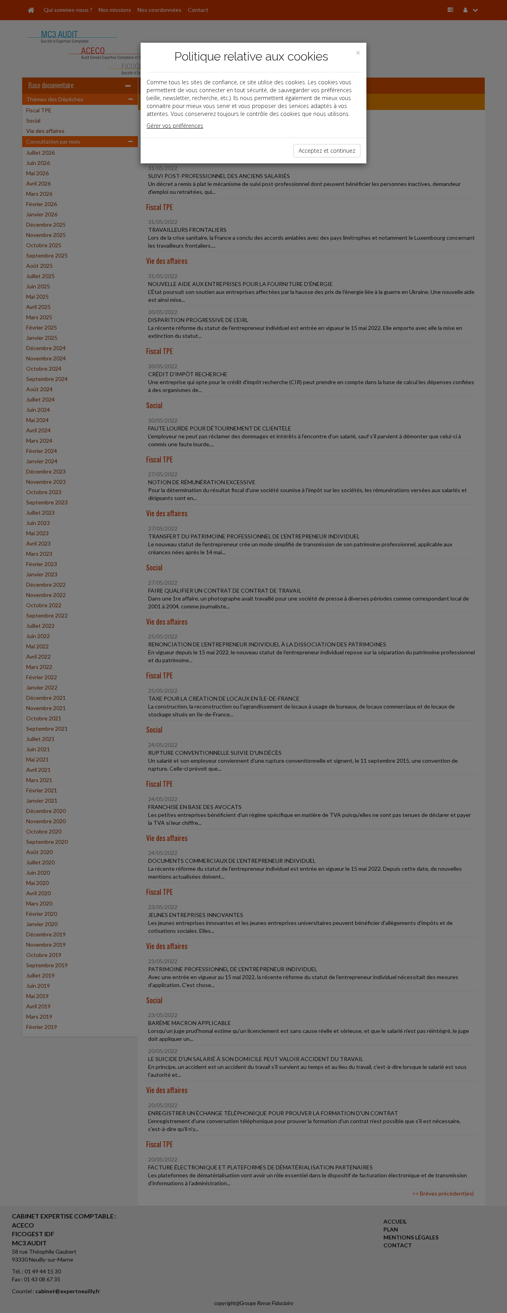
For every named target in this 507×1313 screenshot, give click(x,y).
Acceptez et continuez (327, 150)
